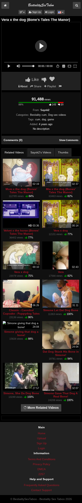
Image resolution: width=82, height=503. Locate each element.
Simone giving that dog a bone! (21, 333)
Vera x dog (61, 230)
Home (41, 433)
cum (37, 119)
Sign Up (36, 12)
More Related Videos (43, 407)
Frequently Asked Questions (41, 485)
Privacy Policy (41, 464)
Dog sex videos (57, 114)
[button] (22, 12)
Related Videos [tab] (14, 152)
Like (34, 79)
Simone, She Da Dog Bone (21, 393)
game (51, 119)
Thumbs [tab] (63, 152)
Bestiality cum (38, 114)
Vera (61, 272)
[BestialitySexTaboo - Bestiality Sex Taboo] (41, 4)
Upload (41, 438)
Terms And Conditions (41, 459)
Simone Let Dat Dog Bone (60, 310)
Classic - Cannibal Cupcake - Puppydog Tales (21, 312)
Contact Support (41, 490)
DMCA (41, 469)
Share (37, 86)
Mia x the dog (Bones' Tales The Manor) (61, 190)
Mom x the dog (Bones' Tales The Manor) (21, 190)
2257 (41, 474)
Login (50, 12)
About (23, 86)
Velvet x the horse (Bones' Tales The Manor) (21, 232)
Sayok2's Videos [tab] (40, 152)
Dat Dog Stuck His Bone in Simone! (61, 353)
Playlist (51, 86)
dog (44, 119)
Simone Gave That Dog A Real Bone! (61, 395)
